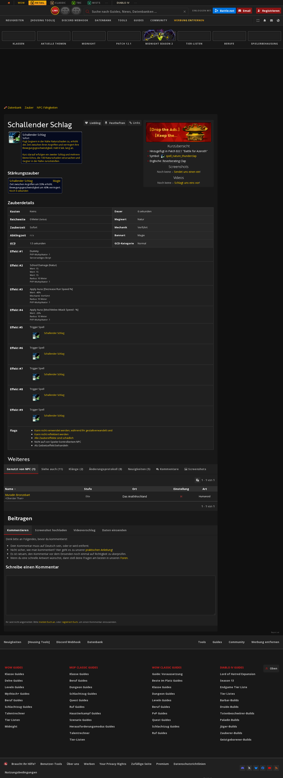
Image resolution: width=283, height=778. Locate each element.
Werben (89, 764)
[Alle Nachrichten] (9, 3)
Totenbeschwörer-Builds (237, 713)
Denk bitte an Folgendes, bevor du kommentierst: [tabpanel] (67, 580)
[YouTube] (269, 768)
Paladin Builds (229, 720)
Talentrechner (15, 713)
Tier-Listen (77, 739)
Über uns (73, 764)
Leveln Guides (14, 687)
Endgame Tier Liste (233, 687)
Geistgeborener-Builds (235, 739)
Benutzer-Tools (51, 764)
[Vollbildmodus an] (258, 20)
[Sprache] (278, 20)
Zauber (29, 107)
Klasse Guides (14, 674)
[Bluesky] (256, 768)
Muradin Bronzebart (17, 495)
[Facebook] (263, 768)
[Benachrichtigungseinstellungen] (265, 20)
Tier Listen (12, 720)
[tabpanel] (111, 492)
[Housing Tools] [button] (43, 20)
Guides (139, 20)
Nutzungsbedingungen (21, 772)
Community (158, 20)
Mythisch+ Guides (17, 693)
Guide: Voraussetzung (167, 674)
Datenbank (103, 20)
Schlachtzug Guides (18, 707)
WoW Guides (14, 667)
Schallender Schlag (54, 333)
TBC (79, 2)
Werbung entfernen (189, 20)
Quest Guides (78, 700)
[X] (249, 768)
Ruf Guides (77, 707)
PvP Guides (159, 713)
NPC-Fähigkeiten (47, 107)
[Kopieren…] (197, 480)
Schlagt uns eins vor (186, 183)
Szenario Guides (80, 720)
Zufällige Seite (141, 764)
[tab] (21, 469)
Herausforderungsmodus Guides (92, 726)
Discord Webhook (75, 20)
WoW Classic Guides (167, 667)
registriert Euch (70, 621)
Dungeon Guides (80, 687)
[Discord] (242, 768)
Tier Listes (227, 693)
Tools (202, 642)
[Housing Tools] (39, 642)
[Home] (25, 10)
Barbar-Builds (229, 700)
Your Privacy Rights (113, 764)
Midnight (11, 726)
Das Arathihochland (134, 496)
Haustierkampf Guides (85, 713)
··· (106, 2)
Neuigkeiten (15, 20)
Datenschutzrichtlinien (190, 764)
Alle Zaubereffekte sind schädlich (54, 438)
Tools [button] (122, 20)
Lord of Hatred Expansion (237, 674)
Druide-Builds (229, 707)
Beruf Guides (14, 700)
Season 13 (227, 680)
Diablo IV (127, 2)
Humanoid (204, 496)
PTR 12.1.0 (65, 10)
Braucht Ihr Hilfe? (24, 764)
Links (136, 123)
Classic (60, 2)
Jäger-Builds (228, 726)
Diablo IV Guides (232, 667)
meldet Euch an (47, 621)
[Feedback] (271, 20)
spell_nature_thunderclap (181, 156)
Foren (124, 558)
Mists (96, 2)
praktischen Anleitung (99, 550)
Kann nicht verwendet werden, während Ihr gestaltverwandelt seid (73, 430)
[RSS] (276, 768)
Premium (162, 764)
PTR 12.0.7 (76, 10)
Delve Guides (14, 680)
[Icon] (14, 138)
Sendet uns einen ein (187, 172)
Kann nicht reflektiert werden (51, 434)
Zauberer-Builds (231, 733)
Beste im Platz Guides (167, 680)
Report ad (275, 632)
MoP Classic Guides (83, 667)
